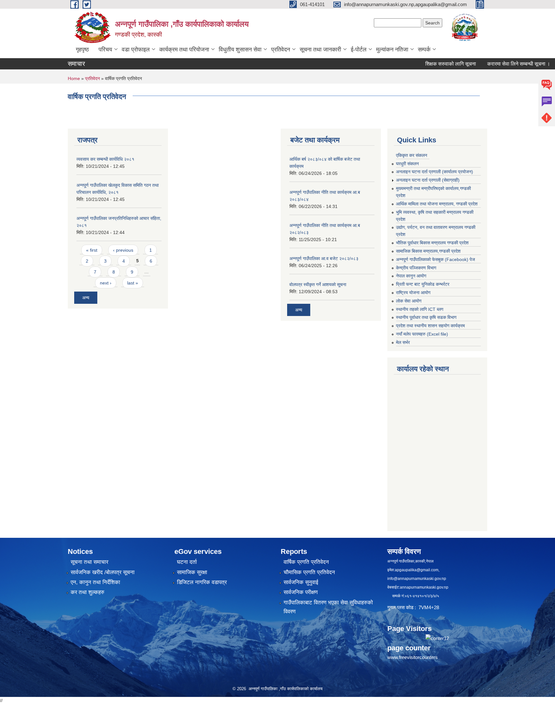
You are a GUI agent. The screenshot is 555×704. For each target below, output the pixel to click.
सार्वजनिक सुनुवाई (301, 582)
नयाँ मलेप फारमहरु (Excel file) (422, 334)
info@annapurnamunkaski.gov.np (416, 578)
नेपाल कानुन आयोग (411, 275)
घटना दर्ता (187, 562)
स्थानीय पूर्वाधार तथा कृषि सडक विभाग (426, 317)
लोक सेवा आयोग (408, 300)
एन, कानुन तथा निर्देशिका (95, 582)
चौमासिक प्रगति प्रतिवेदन (309, 572)
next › (105, 282)
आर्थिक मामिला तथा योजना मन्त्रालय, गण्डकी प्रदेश (437, 203)
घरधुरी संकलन (407, 163)
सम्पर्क (424, 49)
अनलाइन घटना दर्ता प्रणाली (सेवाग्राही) (428, 180)
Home (74, 78)
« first (91, 250)
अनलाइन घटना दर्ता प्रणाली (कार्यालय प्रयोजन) (434, 171)
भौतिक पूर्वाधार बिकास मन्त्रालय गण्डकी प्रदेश (432, 242)
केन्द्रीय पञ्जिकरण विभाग (416, 267)
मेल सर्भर (403, 342)
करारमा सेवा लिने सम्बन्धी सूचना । (504, 64)
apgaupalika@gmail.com (416, 570)
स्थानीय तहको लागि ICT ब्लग (419, 309)
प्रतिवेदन (280, 49)
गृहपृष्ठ (82, 49)
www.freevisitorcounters (412, 657)
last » (132, 282)
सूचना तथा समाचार (89, 562)
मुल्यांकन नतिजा (392, 49)
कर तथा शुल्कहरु (87, 592)
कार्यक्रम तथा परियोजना (184, 49)
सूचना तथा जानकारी (320, 49)
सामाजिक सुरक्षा (192, 572)
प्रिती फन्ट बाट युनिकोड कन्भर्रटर (422, 284)
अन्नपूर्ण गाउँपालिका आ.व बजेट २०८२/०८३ (323, 258)
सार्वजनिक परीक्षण (301, 592)
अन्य (85, 297)
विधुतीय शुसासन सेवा (240, 49)
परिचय (105, 49)
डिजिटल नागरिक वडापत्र (202, 582)
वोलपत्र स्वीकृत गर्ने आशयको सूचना (317, 284)
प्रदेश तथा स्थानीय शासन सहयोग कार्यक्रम (430, 325)
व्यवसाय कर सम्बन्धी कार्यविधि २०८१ (105, 159)
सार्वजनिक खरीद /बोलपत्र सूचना (103, 572)
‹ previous (123, 250)
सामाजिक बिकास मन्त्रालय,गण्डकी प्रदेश (428, 251)
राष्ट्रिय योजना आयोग (413, 292)
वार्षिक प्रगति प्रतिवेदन (306, 562)
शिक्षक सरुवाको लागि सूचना (436, 64)
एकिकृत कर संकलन (411, 155)
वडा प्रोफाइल (136, 49)
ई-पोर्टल (358, 49)
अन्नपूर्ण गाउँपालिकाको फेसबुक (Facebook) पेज (435, 259)
